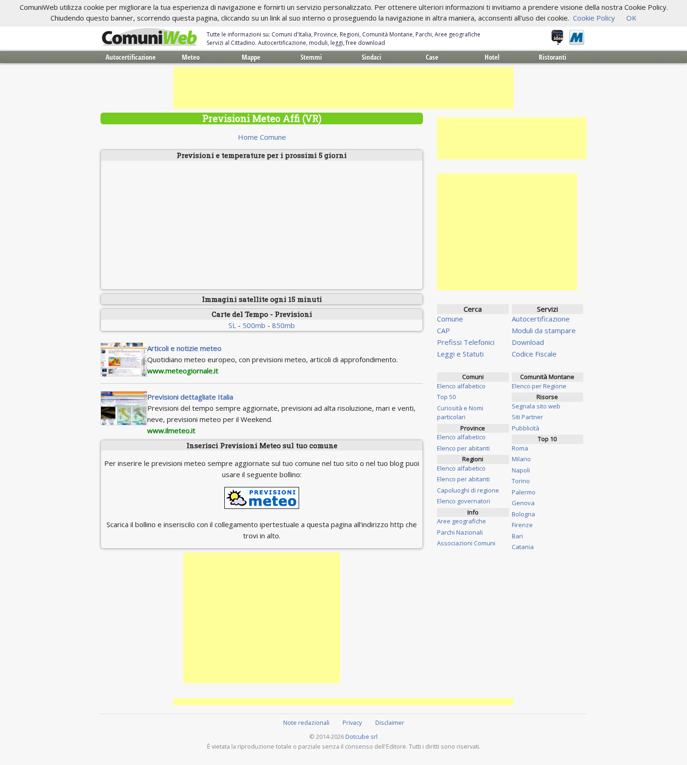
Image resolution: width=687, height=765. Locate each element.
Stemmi (311, 57)
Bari (517, 536)
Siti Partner (527, 417)
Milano (521, 459)
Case (432, 57)
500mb (254, 325)
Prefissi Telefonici (465, 342)
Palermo (524, 492)
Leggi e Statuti (460, 353)
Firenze (522, 525)
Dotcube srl (361, 736)
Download (528, 342)
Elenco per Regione (539, 386)
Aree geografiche (461, 521)
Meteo (191, 57)
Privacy (352, 722)
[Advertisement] (343, 88)
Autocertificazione (131, 57)
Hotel (492, 57)
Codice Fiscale (534, 353)
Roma (520, 448)
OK (631, 17)
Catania (523, 547)
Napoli (521, 470)
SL (232, 325)
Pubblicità (525, 428)
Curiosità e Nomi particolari (460, 413)
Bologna (523, 514)
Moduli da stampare (544, 330)
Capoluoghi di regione (468, 490)
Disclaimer (389, 722)
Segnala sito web (536, 406)
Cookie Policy (594, 17)
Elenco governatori (463, 501)
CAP (443, 330)
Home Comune (262, 137)
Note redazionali (306, 722)
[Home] (149, 37)
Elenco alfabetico (461, 386)
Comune (450, 318)
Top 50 (446, 397)
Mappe (251, 57)
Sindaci (371, 57)
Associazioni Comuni (466, 543)
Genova (523, 503)
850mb (283, 325)
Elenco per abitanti (463, 448)
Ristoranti (552, 57)
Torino (521, 481)
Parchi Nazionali (460, 532)
